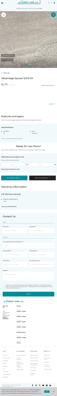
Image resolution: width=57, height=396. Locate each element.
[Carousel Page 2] (28, 64)
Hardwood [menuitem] (5, 360)
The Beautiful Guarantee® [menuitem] (34, 364)
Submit (28, 294)
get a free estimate (13, 178)
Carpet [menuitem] (4, 363)
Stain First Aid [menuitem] (34, 358)
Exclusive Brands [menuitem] (32, 374)
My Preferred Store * (34, 260)
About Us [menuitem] (46, 355)
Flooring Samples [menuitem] (18, 358)
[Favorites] (51, 3)
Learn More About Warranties (9, 206)
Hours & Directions (5, 317)
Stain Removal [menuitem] (34, 355)
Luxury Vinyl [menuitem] (6, 358)
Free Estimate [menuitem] (6, 374)
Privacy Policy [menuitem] (48, 369)
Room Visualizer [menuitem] (20, 355)
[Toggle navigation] (2, 3)
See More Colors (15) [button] (7, 60)
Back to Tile (7, 73)
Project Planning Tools (47, 85)
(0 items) (54, 2)
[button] (48, 3)
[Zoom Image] (3, 14)
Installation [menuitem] (33, 370)
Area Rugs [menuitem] (5, 371)
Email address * (33, 250)
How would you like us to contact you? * (13, 241)
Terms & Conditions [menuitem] (47, 365)
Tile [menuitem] (4, 369)
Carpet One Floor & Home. (14, 385)
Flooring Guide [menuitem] (34, 360)
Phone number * (7, 250)
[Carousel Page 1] (26, 64)
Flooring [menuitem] (5, 355)
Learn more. (37, 393)
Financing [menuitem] (5, 377)
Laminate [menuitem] (5, 366)
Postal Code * (6, 260)
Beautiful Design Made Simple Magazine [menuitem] (20, 365)
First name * (6, 226)
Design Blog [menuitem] (19, 369)
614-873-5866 (38, 8)
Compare (51, 104)
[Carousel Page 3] (30, 64)
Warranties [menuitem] (33, 367)
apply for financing (41, 178)
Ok (47, 391)
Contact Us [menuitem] (47, 362)
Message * (5, 270)
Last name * (32, 226)
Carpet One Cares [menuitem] (47, 358)
